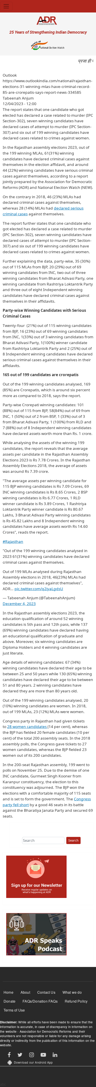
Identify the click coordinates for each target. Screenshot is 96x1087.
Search (73, 840)
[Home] (48, 20)
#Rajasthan (13, 541)
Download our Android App (32, 1062)
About (25, 992)
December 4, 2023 (19, 603)
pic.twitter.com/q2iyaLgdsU (39, 588)
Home (8, 992)
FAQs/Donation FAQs (40, 1001)
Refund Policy (76, 1001)
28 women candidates (27, 726)
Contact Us (46, 992)
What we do (72, 992)
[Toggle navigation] (6, 6)
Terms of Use (14, 1010)
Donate (9, 1001)
